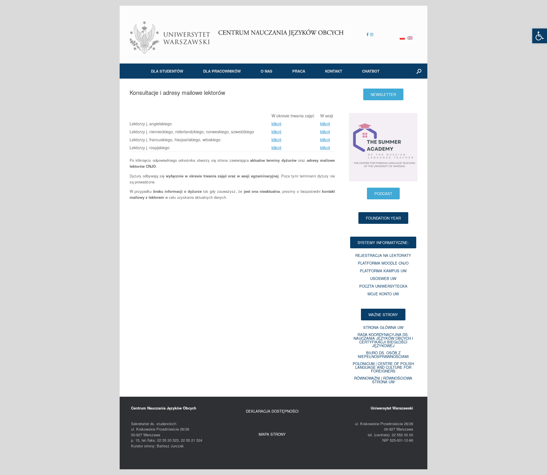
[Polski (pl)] (402, 34)
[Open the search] (419, 71)
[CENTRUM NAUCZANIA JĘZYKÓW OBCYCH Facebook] (367, 34)
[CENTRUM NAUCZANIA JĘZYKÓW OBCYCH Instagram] (370, 34)
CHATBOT (370, 71)
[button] (539, 35)
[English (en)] (410, 34)
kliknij (276, 123)
